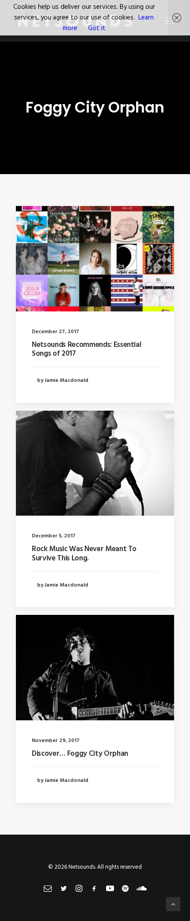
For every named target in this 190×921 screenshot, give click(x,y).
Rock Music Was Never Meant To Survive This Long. (84, 553)
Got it (97, 28)
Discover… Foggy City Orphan (80, 754)
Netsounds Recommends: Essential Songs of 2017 (86, 349)
